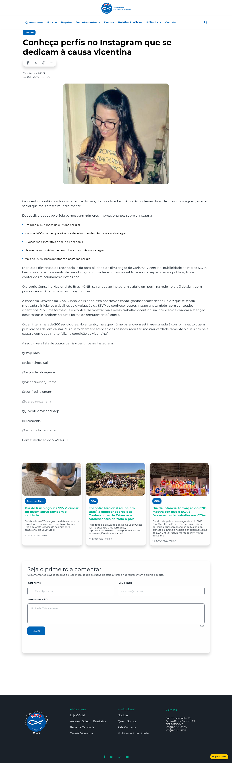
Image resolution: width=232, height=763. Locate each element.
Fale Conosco (127, 727)
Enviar (36, 630)
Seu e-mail (125, 582)
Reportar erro (219, 756)
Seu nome (34, 582)
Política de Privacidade (133, 733)
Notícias (123, 715)
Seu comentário (38, 599)
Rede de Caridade (82, 727)
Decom (29, 32)
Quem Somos (127, 721)
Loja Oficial (77, 715)
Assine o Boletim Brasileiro (88, 721)
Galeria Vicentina (81, 733)
